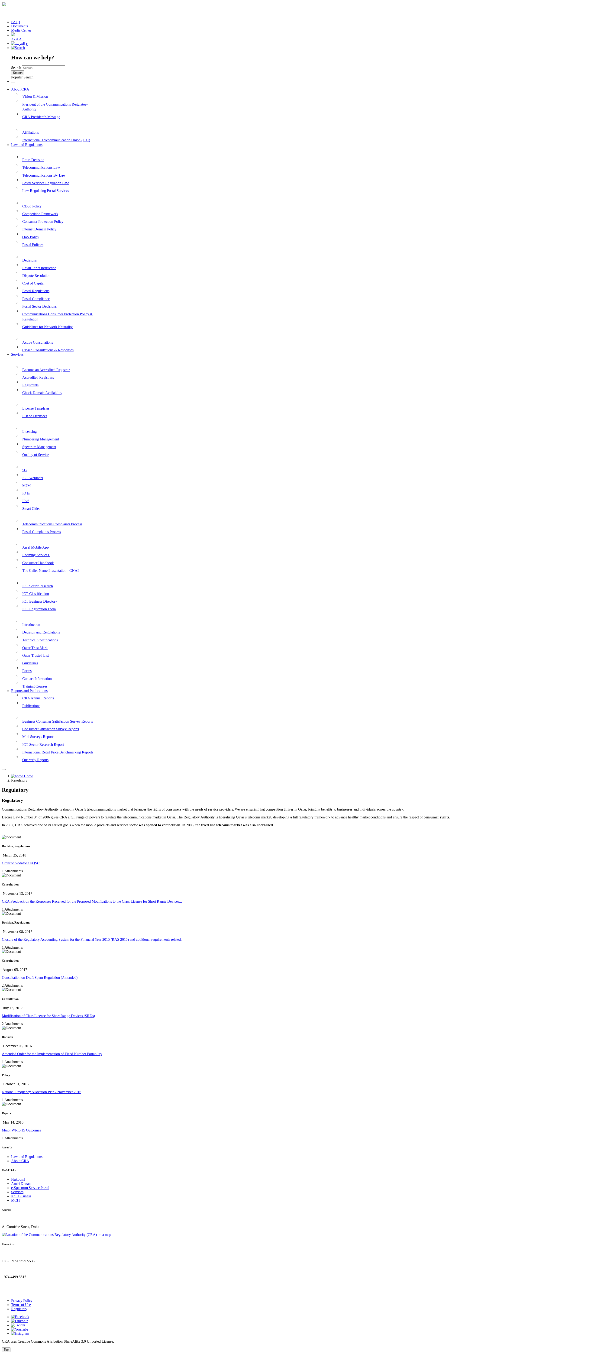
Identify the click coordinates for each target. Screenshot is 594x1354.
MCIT (15, 1200)
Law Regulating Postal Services (45, 191)
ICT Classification (35, 594)
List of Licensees (34, 416)
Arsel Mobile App (35, 547)
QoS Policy (30, 237)
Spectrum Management (39, 447)
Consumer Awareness (28, 538)
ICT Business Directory (39, 601)
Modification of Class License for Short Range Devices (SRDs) (48, 1016)
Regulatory (19, 1309)
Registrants (30, 385)
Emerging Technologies (29, 460)
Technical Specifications (40, 640)
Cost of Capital (33, 283)
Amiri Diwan (21, 1184)
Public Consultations (27, 333)
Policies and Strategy (27, 197)
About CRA (20, 89)
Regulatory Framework (29, 250)
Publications (31, 706)
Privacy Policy (21, 1300)
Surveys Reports (24, 712)
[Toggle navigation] (13, 82)
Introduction (31, 625)
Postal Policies (32, 245)
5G (24, 470)
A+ (21, 39)
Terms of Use (21, 1305)
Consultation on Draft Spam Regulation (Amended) (39, 977)
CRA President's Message (41, 117)
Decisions (29, 260)
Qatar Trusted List (35, 655)
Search (16, 68)
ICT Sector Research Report (43, 744)
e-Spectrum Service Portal (30, 1188)
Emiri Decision (33, 160)
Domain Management (28, 360)
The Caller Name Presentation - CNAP (51, 570)
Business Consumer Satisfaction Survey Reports (57, 721)
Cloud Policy (32, 206)
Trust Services (22, 615)
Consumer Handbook (38, 563)
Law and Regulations (26, 145)
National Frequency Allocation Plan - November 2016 (41, 1092)
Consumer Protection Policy (42, 221)
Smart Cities (31, 509)
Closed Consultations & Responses (48, 350)
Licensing (29, 431)
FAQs (15, 22)
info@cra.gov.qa (14, 1293)
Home (28, 776)
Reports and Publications (29, 691)
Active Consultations (37, 342)
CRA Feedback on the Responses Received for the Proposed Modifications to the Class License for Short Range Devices (92, 901)
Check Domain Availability (42, 393)
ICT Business (21, 1196)
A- (13, 39)
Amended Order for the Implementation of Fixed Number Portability (52, 1054)
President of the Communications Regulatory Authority (55, 106)
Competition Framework (40, 214)
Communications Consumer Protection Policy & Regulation (57, 316)
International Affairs (27, 123)
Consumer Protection (28, 515)
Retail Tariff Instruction (39, 268)
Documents (19, 26)
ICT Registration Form (39, 609)
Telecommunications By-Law (44, 175)
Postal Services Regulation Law (45, 183)
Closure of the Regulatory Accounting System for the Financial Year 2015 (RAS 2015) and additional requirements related (93, 939)
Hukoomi (18, 1179)
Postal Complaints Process (41, 532)
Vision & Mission (35, 96)
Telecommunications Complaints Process (52, 524)
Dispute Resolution (36, 276)
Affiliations (30, 132)
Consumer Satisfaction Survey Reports (50, 729)
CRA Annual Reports (38, 698)
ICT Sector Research (37, 586)
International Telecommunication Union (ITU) (56, 140)
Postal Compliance (36, 299)
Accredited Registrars (38, 377)
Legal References (24, 150)
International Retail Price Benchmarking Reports (57, 752)
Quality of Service (35, 455)
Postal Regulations (35, 291)
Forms (27, 671)
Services (17, 354)
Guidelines (30, 663)
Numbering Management (40, 439)
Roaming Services (36, 555)
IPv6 (25, 501)
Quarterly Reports (35, 760)
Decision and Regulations (41, 632)
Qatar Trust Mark (35, 648)
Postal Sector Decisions (39, 306)
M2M (26, 486)
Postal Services (22, 399)
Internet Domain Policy (39, 229)
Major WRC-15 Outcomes (21, 1130)
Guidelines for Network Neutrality (47, 327)
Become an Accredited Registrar (46, 370)
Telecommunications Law (41, 167)
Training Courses (34, 686)
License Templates (35, 408)
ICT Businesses (23, 576)
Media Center (21, 30)
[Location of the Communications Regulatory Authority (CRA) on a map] (56, 1235)
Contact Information (37, 679)
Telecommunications (27, 422)
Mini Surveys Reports (38, 737)
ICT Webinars (32, 478)
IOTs (26, 493)
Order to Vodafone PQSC (21, 863)
